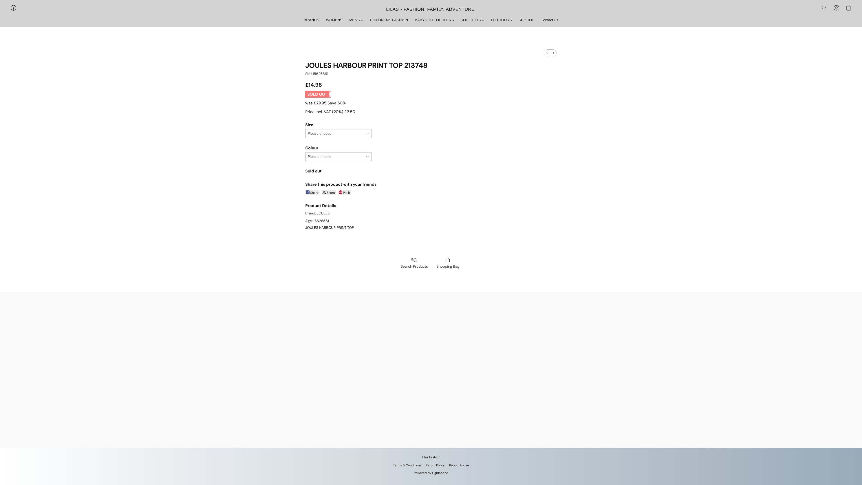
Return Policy (435, 465)
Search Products (414, 266)
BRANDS (311, 20)
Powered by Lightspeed (431, 473)
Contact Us (549, 20)
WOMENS (334, 20)
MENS (355, 20)
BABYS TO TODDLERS (434, 20)
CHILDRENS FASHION (389, 20)
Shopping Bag (448, 266)
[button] (431, 9)
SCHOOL (526, 20)
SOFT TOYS (471, 20)
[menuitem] (547, 53)
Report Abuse (459, 465)
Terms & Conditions (407, 465)
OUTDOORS (501, 20)
